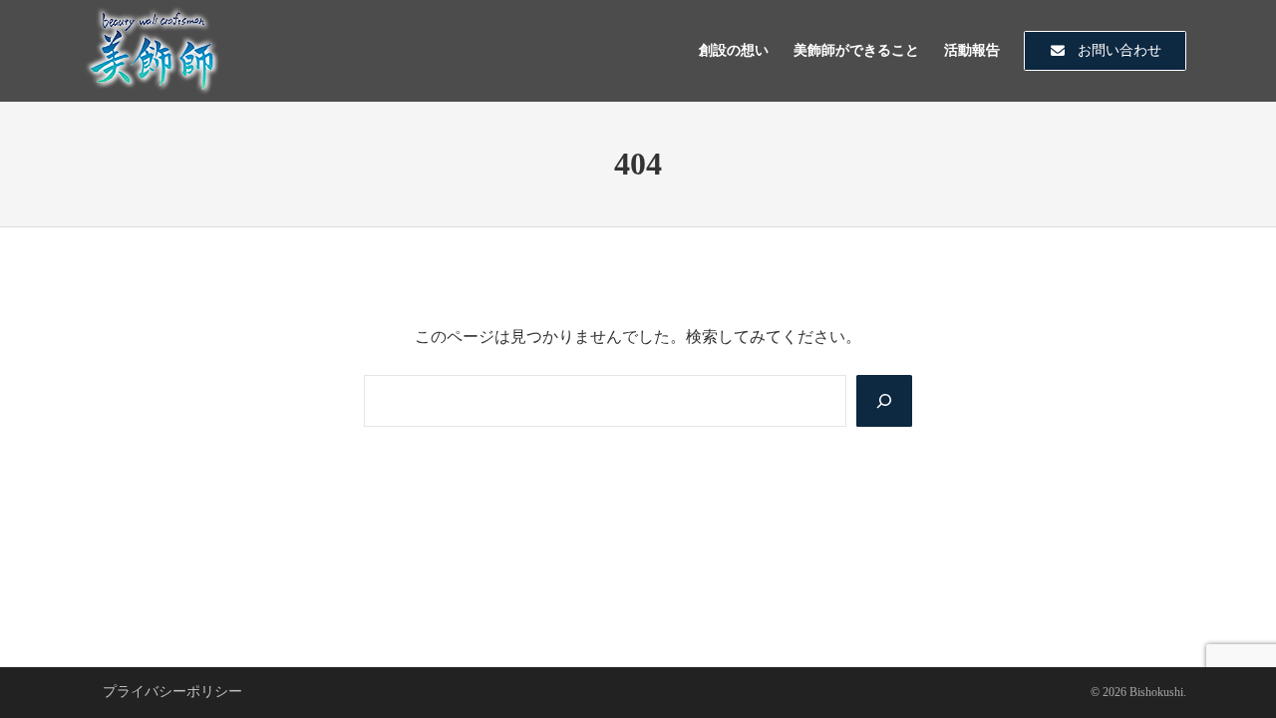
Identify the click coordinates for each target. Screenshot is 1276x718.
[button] (1105, 51)
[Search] (884, 401)
